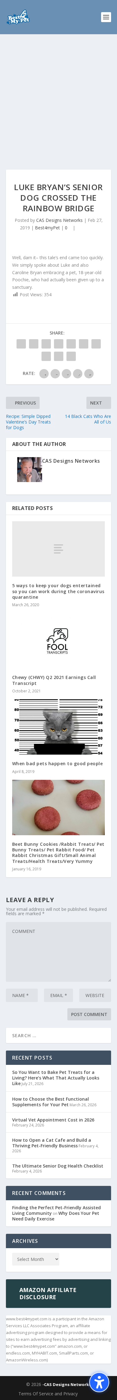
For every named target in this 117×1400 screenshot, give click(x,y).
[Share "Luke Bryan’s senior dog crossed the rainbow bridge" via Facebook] (21, 344)
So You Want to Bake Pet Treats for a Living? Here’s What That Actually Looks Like (55, 1077)
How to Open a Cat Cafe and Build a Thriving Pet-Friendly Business (51, 1143)
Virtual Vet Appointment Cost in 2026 (53, 1120)
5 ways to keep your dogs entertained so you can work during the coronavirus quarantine (58, 591)
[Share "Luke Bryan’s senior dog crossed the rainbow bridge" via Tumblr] (58, 344)
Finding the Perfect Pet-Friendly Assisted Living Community (56, 1210)
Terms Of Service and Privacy (48, 1394)
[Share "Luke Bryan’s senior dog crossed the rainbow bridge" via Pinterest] (71, 344)
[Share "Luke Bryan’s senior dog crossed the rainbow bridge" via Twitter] (33, 344)
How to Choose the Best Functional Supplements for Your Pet (50, 1101)
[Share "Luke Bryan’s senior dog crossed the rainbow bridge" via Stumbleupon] (46, 356)
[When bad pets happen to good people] (58, 727)
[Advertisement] (58, 95)
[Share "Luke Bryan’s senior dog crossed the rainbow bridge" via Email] (58, 356)
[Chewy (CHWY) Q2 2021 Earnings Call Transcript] (58, 641)
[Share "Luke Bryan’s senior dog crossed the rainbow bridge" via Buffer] (96, 344)
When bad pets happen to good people (57, 763)
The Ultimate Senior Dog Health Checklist (57, 1166)
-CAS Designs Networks (66, 1384)
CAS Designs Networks (59, 220)
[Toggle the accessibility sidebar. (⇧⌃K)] (99, 1382)
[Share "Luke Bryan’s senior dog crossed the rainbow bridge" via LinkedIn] (83, 344)
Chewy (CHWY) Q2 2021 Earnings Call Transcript (54, 680)
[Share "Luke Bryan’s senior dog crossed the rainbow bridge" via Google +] (46, 344)
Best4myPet (47, 228)
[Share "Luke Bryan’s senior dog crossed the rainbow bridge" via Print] (71, 356)
